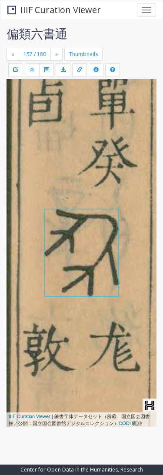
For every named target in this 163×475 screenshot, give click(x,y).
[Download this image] (63, 69)
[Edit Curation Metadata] (15, 69)
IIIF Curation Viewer (60, 10)
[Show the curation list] (46, 69)
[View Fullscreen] (18, 123)
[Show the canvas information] (79, 69)
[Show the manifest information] (96, 69)
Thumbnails (83, 54)
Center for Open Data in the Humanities (69, 469)
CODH (126, 422)
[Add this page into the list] (32, 69)
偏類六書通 (37, 33)
